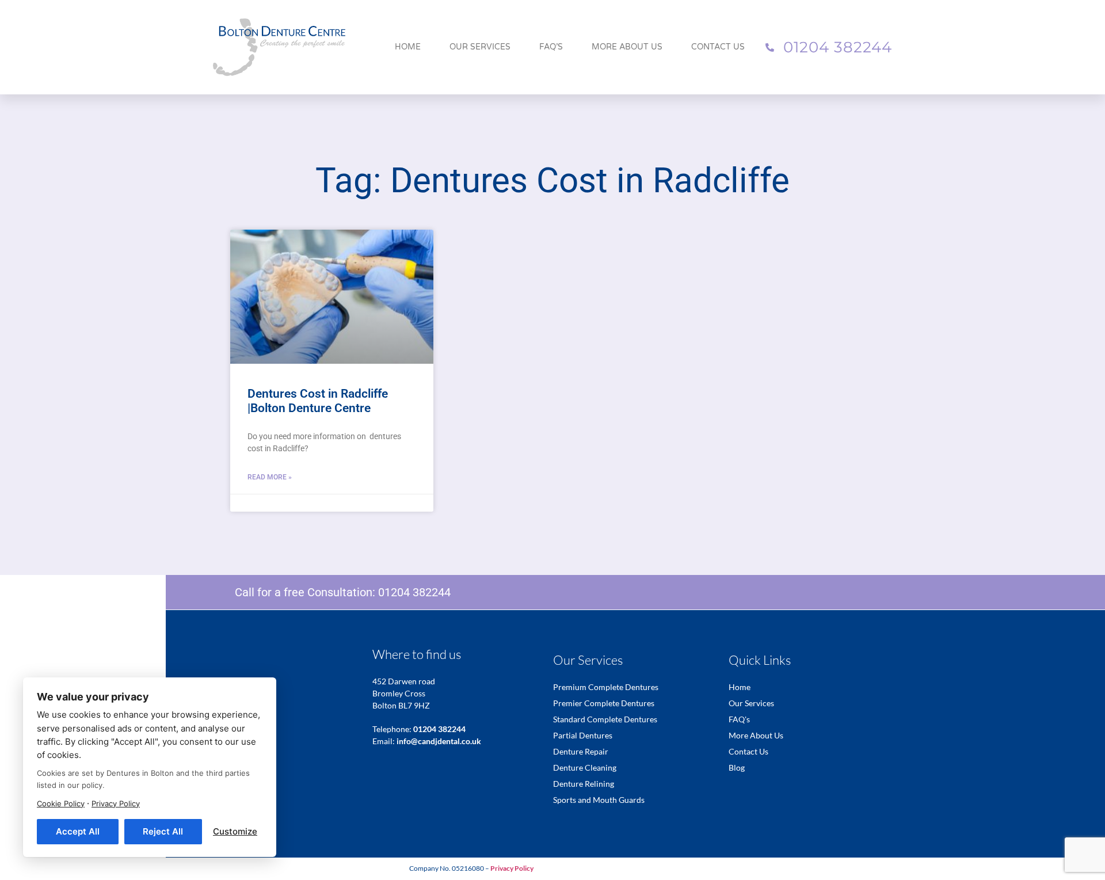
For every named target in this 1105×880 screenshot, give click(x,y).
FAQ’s (551, 47)
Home (408, 47)
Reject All (163, 831)
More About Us (627, 47)
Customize (235, 831)
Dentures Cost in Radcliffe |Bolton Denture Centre (317, 401)
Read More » (269, 477)
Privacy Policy (116, 803)
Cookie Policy (61, 803)
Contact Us (718, 47)
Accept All (78, 831)
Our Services (479, 47)
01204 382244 (414, 592)
